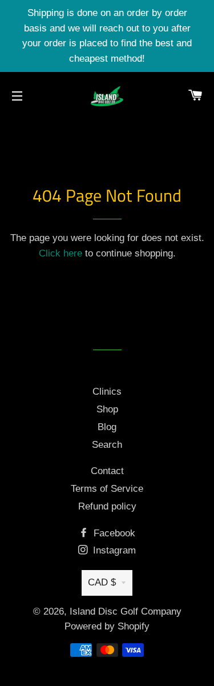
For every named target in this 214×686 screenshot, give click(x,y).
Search (107, 444)
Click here (60, 253)
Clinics (107, 391)
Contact (107, 471)
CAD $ (102, 582)
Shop (107, 409)
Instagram (113, 550)
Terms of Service (107, 488)
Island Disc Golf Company (125, 611)
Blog (107, 427)
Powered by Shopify (107, 626)
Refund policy (107, 506)
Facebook (113, 533)
